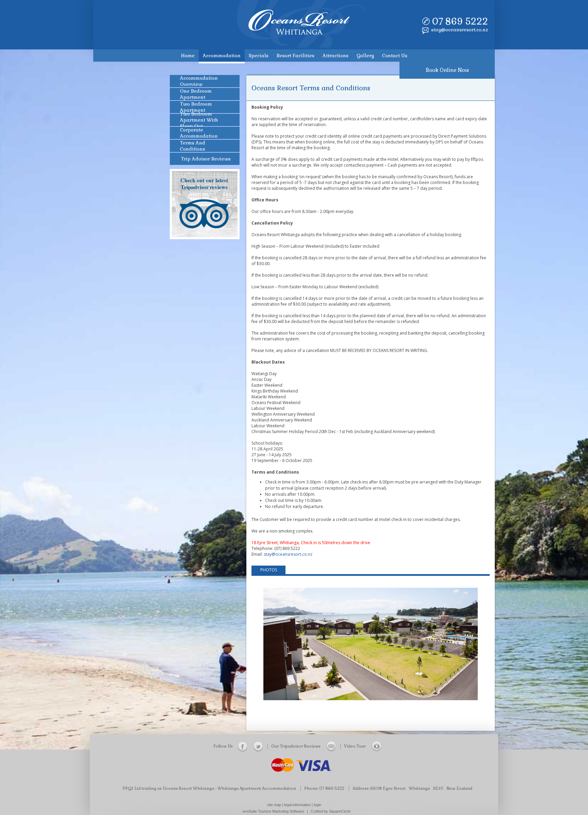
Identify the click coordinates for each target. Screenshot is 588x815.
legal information (297, 805)
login (317, 805)
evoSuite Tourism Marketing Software (273, 811)
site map (274, 805)
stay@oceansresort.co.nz (459, 30)
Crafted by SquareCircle (330, 811)
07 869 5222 (460, 21)
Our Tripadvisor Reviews (296, 746)
